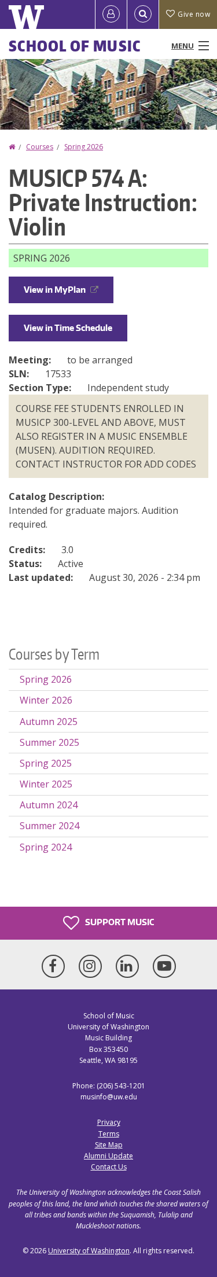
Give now (194, 14)
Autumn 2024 (49, 804)
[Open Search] (143, 14)
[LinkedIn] (130, 966)
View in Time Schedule (68, 328)
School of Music (75, 45)
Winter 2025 (46, 784)
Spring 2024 (46, 847)
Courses (39, 147)
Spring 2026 (83, 147)
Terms (108, 1134)
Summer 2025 (49, 742)
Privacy (108, 1122)
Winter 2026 (46, 700)
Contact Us (109, 1167)
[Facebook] (55, 966)
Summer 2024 (49, 825)
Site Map (109, 1145)
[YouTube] (164, 966)
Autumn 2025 (49, 721)
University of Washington (89, 1251)
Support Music (118, 922)
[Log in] (111, 14)
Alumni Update (108, 1156)
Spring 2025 (46, 763)
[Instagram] (92, 966)
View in (55, 290)
